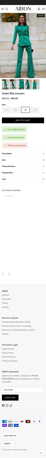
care (4, 179)
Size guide (6, 299)
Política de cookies (10, 361)
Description (7, 154)
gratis (13, 2)
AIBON (9, 450)
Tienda (5, 303)
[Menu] (2, 8)
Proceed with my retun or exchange (16, 326)
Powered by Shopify (20, 450)
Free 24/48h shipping (16, 129)
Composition (7, 173)
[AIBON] (23, 9)
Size (4, 160)
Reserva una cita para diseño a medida (18, 330)
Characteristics (8, 166)
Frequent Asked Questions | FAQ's (16, 322)
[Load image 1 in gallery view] (23, 45)
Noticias (5, 307)
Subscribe (10, 398)
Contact (5, 334)
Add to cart (23, 120)
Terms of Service (9, 357)
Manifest (5, 295)
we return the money (15, 137)
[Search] (7, 8)
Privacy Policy (8, 353)
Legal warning (8, 349)
